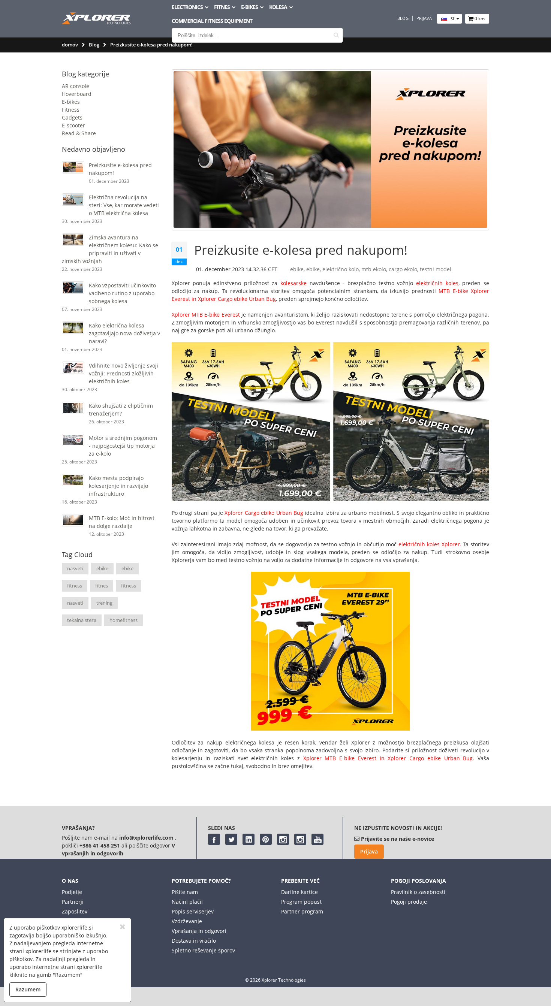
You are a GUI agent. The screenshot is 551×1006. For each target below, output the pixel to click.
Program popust (301, 901)
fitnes (101, 585)
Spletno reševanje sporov (203, 950)
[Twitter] (231, 839)
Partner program (302, 911)
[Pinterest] (266, 839)
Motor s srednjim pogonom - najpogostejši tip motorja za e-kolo (123, 445)
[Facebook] (214, 839)
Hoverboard (76, 93)
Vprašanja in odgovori (199, 930)
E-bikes (71, 101)
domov (70, 44)
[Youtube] (317, 839)
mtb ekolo (373, 269)
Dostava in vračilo (194, 940)
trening (104, 602)
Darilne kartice (299, 891)
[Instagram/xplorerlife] (283, 839)
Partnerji (73, 901)
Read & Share (79, 133)
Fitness (70, 109)
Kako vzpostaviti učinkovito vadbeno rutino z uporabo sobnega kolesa (122, 293)
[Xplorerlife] (97, 22)
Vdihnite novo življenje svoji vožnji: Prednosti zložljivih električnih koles (123, 373)
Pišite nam (185, 891)
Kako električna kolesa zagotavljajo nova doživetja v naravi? (124, 333)
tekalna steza (81, 620)
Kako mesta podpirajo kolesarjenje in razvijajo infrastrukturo (118, 485)
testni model (435, 269)
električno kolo (340, 269)
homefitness (123, 620)
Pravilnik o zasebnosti (418, 891)
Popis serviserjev (193, 911)
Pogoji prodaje (409, 901)
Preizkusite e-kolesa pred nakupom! (300, 250)
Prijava (424, 18)
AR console (75, 86)
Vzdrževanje (187, 921)
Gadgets (72, 117)
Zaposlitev (74, 911)
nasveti (75, 568)
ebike (102, 568)
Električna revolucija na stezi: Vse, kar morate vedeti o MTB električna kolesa (124, 205)
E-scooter (73, 125)
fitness (74, 585)
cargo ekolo (403, 269)
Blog (403, 18)
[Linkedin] (249, 839)
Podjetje (72, 891)
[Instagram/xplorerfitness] (300, 839)
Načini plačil (187, 901)
